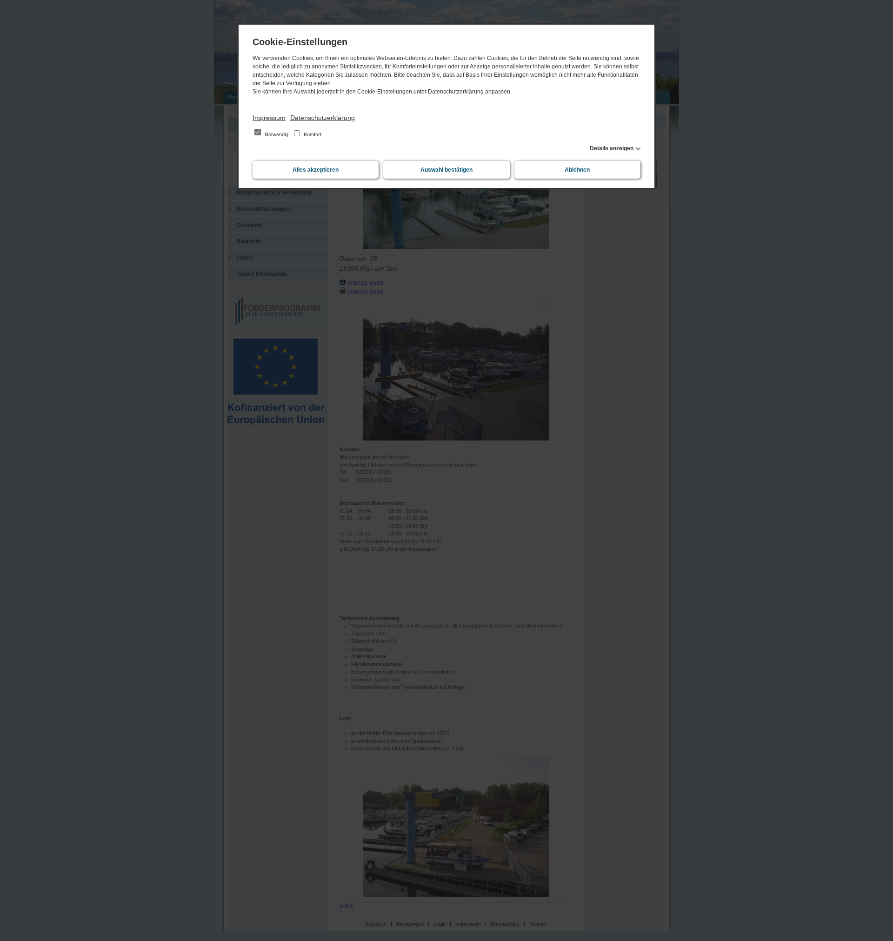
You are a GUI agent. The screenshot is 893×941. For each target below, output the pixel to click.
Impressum (269, 117)
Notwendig (276, 134)
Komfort (311, 134)
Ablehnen (577, 170)
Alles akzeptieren (316, 170)
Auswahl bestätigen (446, 170)
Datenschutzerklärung (322, 117)
